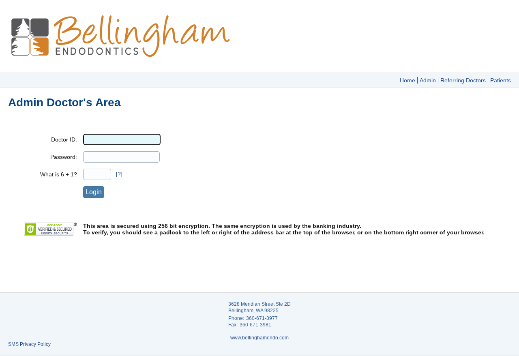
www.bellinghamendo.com (259, 338)
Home (407, 80)
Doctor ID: (64, 139)
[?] (119, 174)
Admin (428, 80)
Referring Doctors (463, 80)
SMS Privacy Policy (29, 344)
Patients (500, 80)
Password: (63, 157)
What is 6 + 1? (58, 174)
